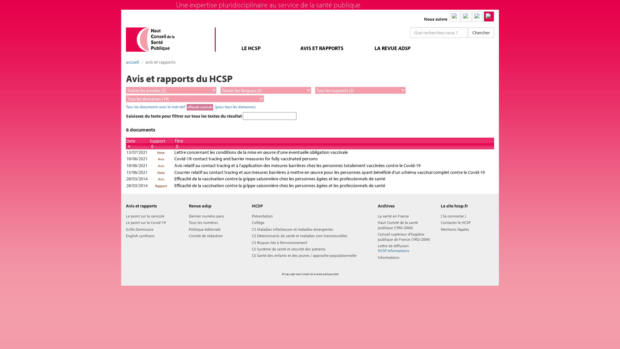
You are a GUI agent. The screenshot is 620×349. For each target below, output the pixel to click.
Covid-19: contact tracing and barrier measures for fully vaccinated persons (246, 159)
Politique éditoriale (205, 229)
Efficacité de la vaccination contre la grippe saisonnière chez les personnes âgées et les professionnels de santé (279, 179)
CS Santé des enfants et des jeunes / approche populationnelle (304, 255)
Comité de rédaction (206, 235)
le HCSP (251, 48)
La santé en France (393, 216)
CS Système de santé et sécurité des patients (289, 249)
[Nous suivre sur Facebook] (477, 16)
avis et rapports (322, 48)
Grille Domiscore (139, 229)
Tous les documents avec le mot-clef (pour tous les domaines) (191, 106)
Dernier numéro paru (206, 216)
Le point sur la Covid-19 (146, 222)
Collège (258, 222)
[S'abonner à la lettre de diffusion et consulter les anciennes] (489, 16)
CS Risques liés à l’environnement (279, 242)
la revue (392, 48)
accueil (132, 62)
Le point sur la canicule (145, 216)
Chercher (481, 33)
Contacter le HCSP (455, 222)
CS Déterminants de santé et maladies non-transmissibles (299, 235)
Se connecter (453, 216)
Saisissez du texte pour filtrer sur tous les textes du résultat (184, 116)
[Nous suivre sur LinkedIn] (455, 16)
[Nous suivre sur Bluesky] (466, 16)
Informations (388, 257)
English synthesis (140, 235)
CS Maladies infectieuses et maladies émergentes (292, 229)
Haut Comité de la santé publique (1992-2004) (398, 225)
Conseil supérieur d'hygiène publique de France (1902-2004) (404, 236)
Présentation (262, 216)
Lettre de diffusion (393, 248)
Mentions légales (455, 229)
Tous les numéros (203, 222)
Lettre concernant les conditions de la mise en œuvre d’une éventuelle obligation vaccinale (261, 152)
